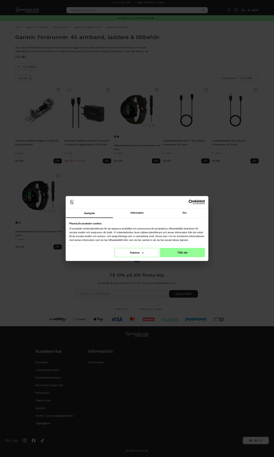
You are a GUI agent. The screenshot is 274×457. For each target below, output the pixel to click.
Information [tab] (137, 212)
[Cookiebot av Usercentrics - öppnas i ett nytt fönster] (191, 202)
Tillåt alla (182, 252)
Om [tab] (184, 212)
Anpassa (135, 252)
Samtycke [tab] (89, 213)
